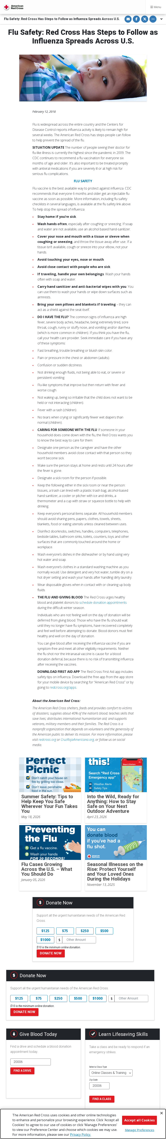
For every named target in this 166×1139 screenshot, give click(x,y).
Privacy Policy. (80, 1134)
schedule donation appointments (103, 602)
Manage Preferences (139, 1130)
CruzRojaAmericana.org (77, 739)
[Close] (161, 1113)
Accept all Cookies (139, 1120)
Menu (157, 7)
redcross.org (47, 739)
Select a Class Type (98, 1067)
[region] (83, 1124)
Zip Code (93, 1080)
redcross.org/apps (63, 687)
